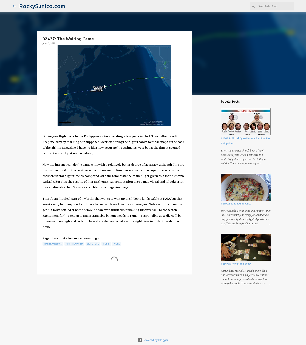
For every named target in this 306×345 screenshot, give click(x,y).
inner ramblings (53, 244)
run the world (74, 244)
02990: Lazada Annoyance (236, 203)
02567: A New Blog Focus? (236, 263)
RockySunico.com (42, 6)
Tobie (106, 244)
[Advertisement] (114, 304)
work (117, 244)
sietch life (93, 244)
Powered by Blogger (155, 340)
